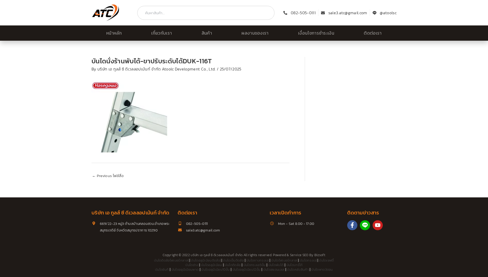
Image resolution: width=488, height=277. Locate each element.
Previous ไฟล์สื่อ (108, 176)
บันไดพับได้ (276, 265)
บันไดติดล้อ (233, 265)
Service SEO (299, 255)
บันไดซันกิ (162, 269)
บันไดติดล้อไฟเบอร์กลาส (171, 260)
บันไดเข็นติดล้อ (233, 260)
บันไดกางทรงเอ (257, 260)
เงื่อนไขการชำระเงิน (316, 33)
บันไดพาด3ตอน (322, 269)
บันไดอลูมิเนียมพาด (185, 269)
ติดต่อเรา (373, 33)
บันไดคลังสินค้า (298, 269)
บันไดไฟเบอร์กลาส (284, 260)
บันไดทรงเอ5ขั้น (254, 265)
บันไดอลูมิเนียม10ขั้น (215, 269)
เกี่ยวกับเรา (161, 33)
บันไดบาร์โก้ (294, 265)
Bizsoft (319, 255)
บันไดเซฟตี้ (326, 260)
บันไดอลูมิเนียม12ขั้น (247, 269)
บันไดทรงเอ (308, 260)
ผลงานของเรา (255, 33)
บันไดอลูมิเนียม (211, 265)
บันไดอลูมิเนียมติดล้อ (205, 260)
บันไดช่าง (191, 265)
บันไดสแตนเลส (273, 269)
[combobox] (205, 13)
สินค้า (207, 33)
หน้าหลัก (114, 33)
